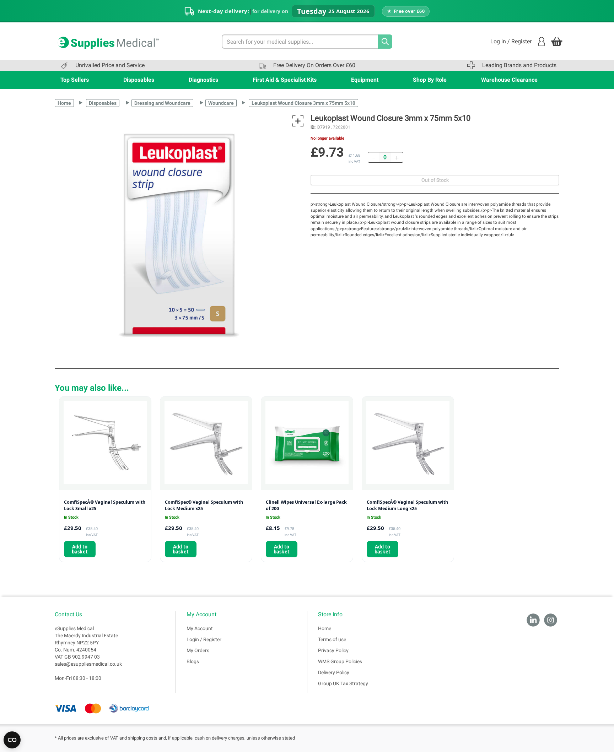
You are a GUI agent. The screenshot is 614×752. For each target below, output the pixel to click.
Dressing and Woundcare (162, 103)
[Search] (385, 41)
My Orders (198, 650)
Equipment (364, 79)
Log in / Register (511, 41)
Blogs (193, 661)
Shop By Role (430, 79)
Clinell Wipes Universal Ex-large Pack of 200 (306, 505)
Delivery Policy (333, 672)
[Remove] (373, 157)
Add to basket (80, 549)
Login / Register (204, 639)
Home (64, 103)
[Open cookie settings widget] (12, 739)
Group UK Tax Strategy (343, 683)
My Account (200, 628)
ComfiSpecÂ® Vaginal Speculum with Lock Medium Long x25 (407, 505)
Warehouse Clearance (509, 79)
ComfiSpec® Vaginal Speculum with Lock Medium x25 (204, 505)
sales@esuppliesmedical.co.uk (88, 664)
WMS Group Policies (340, 661)
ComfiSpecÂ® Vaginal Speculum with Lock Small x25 (104, 505)
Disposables (138, 79)
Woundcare (221, 103)
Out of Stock (435, 180)
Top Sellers (74, 79)
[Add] (396, 157)
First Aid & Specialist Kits (285, 79)
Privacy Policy (333, 650)
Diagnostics (203, 79)
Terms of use (332, 639)
